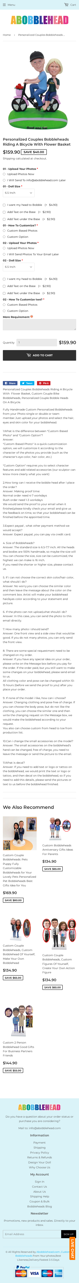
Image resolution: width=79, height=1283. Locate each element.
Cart (73, 5)
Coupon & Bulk (39, 1201)
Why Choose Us (39, 1167)
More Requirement (16, 317)
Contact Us (39, 1186)
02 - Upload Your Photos (20, 243)
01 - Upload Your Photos (19, 169)
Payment (39, 1142)
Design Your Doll (39, 1162)
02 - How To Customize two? (22, 299)
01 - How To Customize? (19, 225)
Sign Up (69, 1234)
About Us (39, 1191)
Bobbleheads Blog (39, 1206)
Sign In (39, 1181)
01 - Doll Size (11, 186)
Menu (11, 5)
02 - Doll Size (12, 260)
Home (7, 34)
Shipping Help (39, 1196)
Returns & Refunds (39, 1157)
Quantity (9, 342)
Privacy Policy (39, 1152)
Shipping (9, 158)
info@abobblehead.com (45, 1128)
